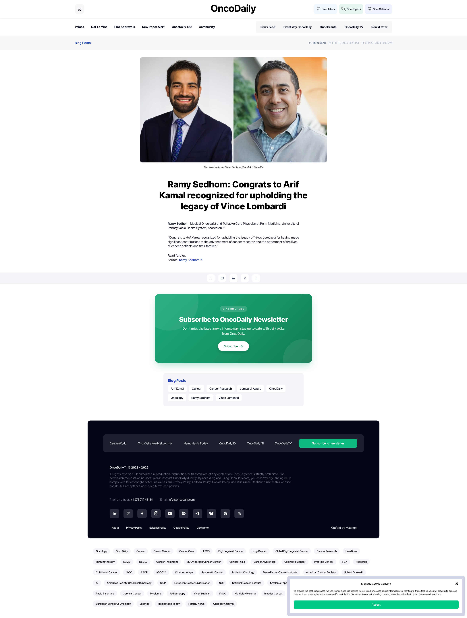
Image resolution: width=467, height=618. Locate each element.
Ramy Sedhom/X (191, 260)
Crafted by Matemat (344, 527)
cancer (196, 388)
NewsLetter (379, 27)
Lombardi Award (250, 388)
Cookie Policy (181, 527)
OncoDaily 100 (182, 27)
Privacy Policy (134, 527)
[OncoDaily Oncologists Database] (343, 9)
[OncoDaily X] (128, 513)
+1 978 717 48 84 (142, 499)
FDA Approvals (124, 27)
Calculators (328, 9)
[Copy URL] (211, 278)
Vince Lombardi (229, 398)
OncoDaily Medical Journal (155, 443)
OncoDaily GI (255, 443)
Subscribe (231, 346)
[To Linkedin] (233, 278)
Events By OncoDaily (297, 27)
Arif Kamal (177, 388)
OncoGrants (328, 27)
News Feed (267, 27)
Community (207, 27)
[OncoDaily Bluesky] (211, 513)
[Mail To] (222, 278)
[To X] (245, 278)
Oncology (177, 398)
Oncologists (354, 9)
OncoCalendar (381, 9)
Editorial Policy (157, 527)
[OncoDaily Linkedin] (114, 513)
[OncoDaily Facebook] (142, 513)
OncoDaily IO (227, 443)
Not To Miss (99, 27)
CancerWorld (118, 443)
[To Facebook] (256, 278)
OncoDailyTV (283, 443)
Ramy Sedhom (201, 398)
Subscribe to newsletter (328, 443)
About (115, 527)
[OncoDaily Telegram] (197, 513)
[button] (457, 584)
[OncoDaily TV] (170, 513)
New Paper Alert (153, 27)
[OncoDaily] (233, 9)
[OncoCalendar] (369, 9)
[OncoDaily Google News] (225, 513)
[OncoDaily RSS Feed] (239, 513)
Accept (376, 604)
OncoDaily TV (354, 27)
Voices (79, 27)
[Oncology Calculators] (318, 9)
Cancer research (220, 388)
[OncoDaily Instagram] (156, 513)
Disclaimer (203, 527)
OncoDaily (276, 388)
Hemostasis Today (196, 443)
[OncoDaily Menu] (79, 9)
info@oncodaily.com (182, 499)
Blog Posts (83, 43)
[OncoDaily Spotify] (183, 513)
